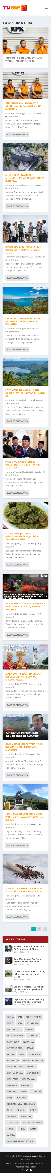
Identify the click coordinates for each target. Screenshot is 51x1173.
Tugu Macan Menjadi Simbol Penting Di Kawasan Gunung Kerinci (24, 817)
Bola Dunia (33, 1023)
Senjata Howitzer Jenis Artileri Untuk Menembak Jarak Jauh (29, 988)
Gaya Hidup (30, 1004)
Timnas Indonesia (32, 1122)
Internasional (15, 1048)
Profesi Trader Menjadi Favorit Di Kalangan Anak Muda (29, 947)
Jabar (30, 1048)
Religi (10, 1110)
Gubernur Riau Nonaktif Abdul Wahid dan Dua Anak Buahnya (23, 106)
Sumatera (38, 113)
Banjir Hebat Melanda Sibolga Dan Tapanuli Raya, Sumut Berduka (25, 606)
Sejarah (21, 1110)
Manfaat (26, 1085)
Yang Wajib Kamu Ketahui (20, 1141)
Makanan (12, 1085)
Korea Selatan (15, 1066)
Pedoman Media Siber (25, 1166)
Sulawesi (12, 1116)
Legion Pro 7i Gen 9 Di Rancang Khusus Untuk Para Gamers (29, 1000)
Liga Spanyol (29, 1079)
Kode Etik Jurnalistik (35, 1163)
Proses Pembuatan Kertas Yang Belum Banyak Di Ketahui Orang (29, 974)
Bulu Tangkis (14, 1029)
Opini (9, 1097)
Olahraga (36, 1091)
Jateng (11, 1054)
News (28, 979)
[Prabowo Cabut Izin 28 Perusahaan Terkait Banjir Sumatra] (25, 443)
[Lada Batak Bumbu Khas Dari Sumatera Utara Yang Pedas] (25, 869)
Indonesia (28, 1041)
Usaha (32, 1128)
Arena (10, 1017)
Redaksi (9, 1163)
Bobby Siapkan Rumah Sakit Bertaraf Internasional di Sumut (23, 249)
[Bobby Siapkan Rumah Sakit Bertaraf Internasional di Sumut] (25, 229)
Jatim (22, 1054)
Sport (28, 964)
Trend (28, 952)
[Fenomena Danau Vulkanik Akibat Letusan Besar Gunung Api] (25, 372)
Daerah (29, 1029)
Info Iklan (19, 1163)
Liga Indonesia (15, 1073)
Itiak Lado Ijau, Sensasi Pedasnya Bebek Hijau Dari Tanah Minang (22, 536)
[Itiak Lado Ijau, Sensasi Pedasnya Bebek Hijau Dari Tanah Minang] (25, 515)
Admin (12, 544)
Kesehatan (13, 1060)
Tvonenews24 (29, 1156)
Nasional (12, 1091)
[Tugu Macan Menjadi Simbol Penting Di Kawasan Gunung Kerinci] (25, 797)
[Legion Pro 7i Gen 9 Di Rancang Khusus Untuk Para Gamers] (8, 1001)
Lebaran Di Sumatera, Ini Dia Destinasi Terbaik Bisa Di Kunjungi (23, 321)
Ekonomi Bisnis (15, 1035)
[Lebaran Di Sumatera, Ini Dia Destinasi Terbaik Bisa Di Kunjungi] (25, 300)
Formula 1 (33, 1035)
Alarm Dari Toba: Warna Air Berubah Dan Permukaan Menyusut (23, 746)
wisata (11, 1135)
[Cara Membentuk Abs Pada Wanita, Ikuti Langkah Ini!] (8, 960)
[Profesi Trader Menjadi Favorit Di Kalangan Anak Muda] (8, 948)
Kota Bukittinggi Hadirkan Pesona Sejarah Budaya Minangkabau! (23, 676)
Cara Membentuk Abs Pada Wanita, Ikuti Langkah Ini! (27, 960)
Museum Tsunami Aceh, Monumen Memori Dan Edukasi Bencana (25, 178)
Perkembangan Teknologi (21, 1104)
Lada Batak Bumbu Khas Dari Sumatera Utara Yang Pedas (23, 890)
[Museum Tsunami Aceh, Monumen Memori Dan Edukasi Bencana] (25, 157)
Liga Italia (12, 1079)
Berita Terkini (33, 1017)
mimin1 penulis (15, 113)
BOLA (20, 1023)
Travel (10, 1128)
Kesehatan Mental (33, 1060)
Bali (20, 1017)
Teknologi (13, 1122)
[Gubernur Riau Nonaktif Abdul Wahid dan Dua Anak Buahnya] (25, 85)
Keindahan (34, 1054)
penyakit (21, 1097)
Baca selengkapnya (17, 134)
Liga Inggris (33, 1073)
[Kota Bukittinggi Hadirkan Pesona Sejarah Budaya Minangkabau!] (25, 656)
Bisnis (10, 1023)
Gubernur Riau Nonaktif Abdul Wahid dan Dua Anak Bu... (25, 60)
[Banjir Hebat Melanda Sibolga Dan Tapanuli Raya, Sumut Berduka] (25, 586)
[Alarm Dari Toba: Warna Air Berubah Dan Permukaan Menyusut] (25, 727)
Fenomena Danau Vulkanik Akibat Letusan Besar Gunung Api (25, 393)
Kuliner (31, 1066)
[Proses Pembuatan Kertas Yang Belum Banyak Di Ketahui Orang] (8, 973)
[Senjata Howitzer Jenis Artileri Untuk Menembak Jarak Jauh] (8, 988)
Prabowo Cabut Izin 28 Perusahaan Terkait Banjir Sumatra (23, 464)
